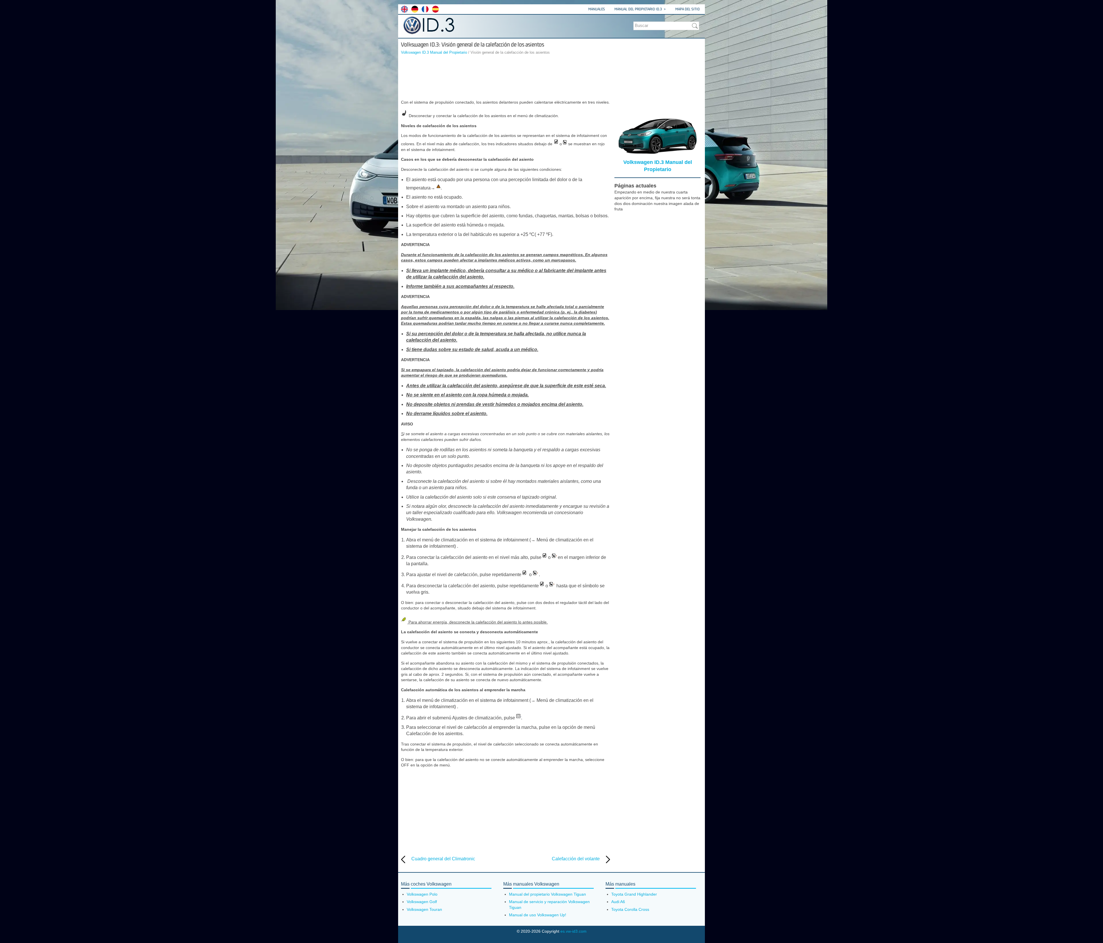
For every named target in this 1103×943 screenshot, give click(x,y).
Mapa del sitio (687, 9)
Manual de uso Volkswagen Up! (537, 915)
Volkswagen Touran (424, 909)
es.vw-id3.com (573, 931)
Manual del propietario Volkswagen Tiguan (547, 894)
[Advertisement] (505, 78)
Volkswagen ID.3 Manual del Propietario (434, 52)
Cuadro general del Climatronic (443, 858)
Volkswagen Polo (422, 894)
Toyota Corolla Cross (630, 909)
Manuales (596, 9)
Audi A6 (618, 901)
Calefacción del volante (576, 858)
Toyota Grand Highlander (634, 894)
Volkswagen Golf (422, 901)
